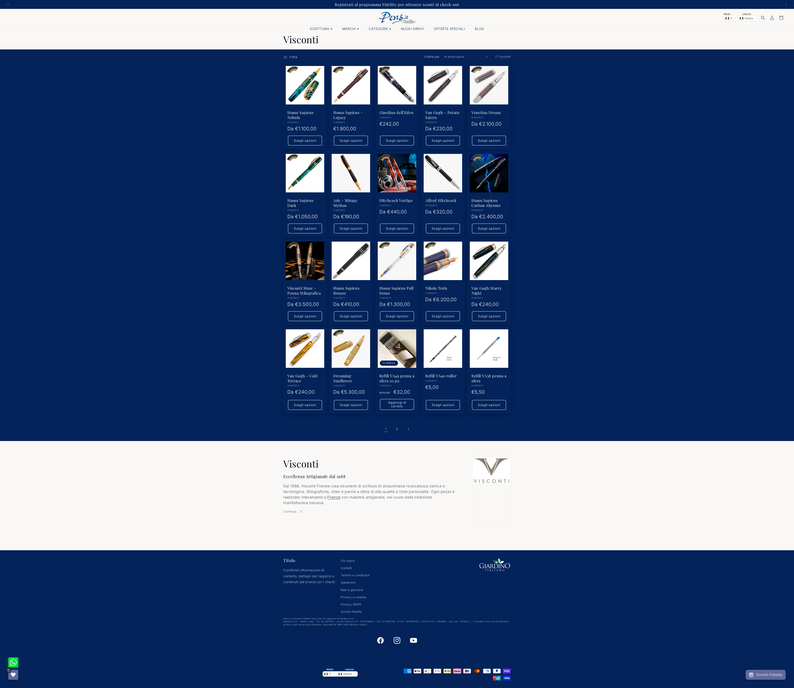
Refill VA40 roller (441, 376)
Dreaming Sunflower (342, 378)
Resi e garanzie (352, 590)
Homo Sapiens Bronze (346, 290)
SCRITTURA (319, 29)
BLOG (479, 29)
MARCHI (349, 29)
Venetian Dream (486, 112)
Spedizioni (348, 582)
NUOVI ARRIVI (412, 29)
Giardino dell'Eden (396, 112)
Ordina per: (432, 56)
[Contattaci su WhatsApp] (13, 662)
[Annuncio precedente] (8, 4)
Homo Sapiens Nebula (300, 115)
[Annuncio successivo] (785, 4)
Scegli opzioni (305, 141)
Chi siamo (348, 560)
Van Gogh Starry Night (486, 290)
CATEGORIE (378, 29)
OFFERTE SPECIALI (449, 29)
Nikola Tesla (436, 288)
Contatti (346, 568)
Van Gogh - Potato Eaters (442, 115)
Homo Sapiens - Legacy (348, 115)
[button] (763, 17)
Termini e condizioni (355, 575)
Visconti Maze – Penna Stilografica (304, 290)
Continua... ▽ (293, 511)
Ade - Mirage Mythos (345, 202)
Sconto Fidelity (351, 611)
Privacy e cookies (353, 597)
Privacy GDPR (351, 604)
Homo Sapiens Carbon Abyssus (486, 202)
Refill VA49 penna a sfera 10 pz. (397, 378)
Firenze (333, 497)
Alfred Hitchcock (441, 200)
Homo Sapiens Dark (300, 202)
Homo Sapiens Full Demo (396, 290)
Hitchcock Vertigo (396, 200)
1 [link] (386, 429)
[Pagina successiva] (408, 429)
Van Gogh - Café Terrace (302, 378)
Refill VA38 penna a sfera (489, 378)
